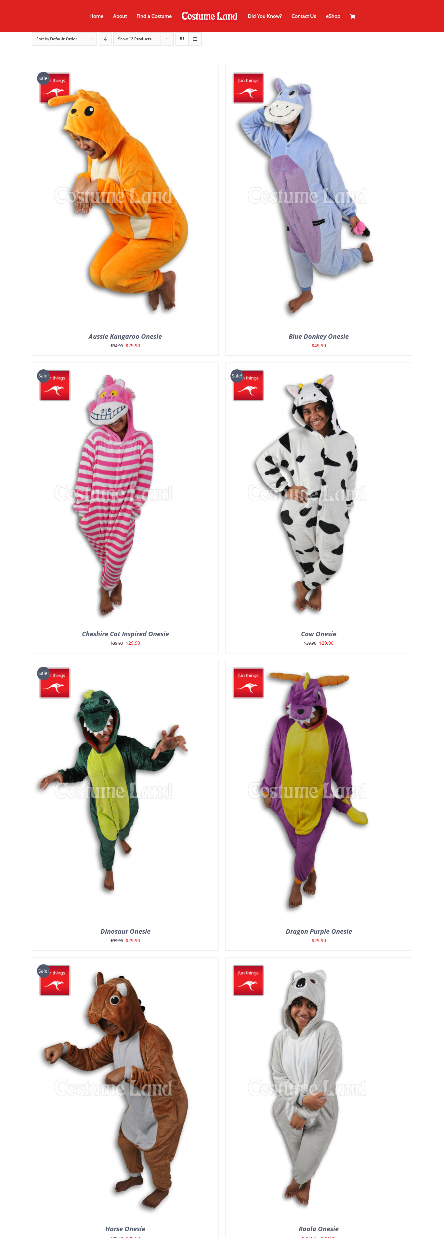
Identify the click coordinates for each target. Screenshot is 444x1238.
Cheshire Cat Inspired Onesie (125, 633)
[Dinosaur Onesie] (113, 665)
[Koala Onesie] (307, 962)
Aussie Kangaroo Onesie (125, 336)
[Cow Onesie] (307, 367)
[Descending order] (105, 39)
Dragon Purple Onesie (319, 931)
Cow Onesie (318, 633)
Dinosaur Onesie (125, 931)
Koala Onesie (319, 1228)
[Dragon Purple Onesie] (307, 665)
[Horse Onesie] (113, 962)
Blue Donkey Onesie (319, 336)
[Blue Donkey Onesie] (307, 70)
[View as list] (195, 39)
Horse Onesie (125, 1228)
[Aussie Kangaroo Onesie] (113, 70)
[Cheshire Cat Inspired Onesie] (113, 367)
